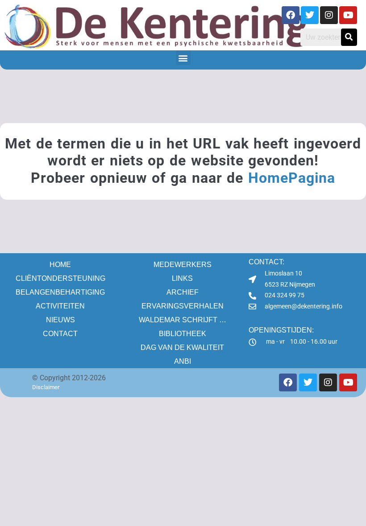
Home (60, 264)
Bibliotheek (182, 333)
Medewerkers (183, 264)
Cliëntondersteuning (60, 278)
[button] (183, 57)
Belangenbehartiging (60, 292)
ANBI (182, 361)
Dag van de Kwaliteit (182, 347)
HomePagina (291, 177)
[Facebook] (290, 15)
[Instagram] (329, 15)
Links (182, 278)
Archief (182, 292)
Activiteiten (60, 306)
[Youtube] (348, 15)
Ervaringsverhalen (182, 306)
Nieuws (60, 320)
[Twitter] (310, 15)
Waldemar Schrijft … (182, 320)
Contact (60, 333)
